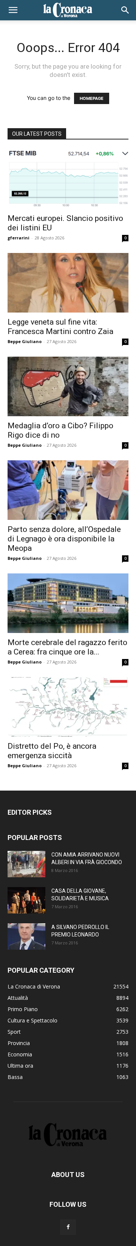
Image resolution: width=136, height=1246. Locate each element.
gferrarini (18, 238)
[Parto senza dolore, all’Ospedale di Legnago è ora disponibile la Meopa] (68, 490)
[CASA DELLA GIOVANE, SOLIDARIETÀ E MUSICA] (26, 900)
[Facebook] (68, 1227)
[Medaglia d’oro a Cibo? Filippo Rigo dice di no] (68, 386)
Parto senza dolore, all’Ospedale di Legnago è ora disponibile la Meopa (64, 539)
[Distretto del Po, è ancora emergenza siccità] (68, 707)
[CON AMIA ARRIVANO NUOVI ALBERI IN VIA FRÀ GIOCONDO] (26, 864)
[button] (13, 10)
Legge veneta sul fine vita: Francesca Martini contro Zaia (60, 326)
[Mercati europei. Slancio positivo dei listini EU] (68, 179)
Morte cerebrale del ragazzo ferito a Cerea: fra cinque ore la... (67, 647)
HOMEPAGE (92, 98)
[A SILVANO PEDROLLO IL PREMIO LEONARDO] (26, 936)
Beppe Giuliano (25, 341)
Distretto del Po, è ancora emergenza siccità (52, 751)
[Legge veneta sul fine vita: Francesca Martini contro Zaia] (68, 283)
